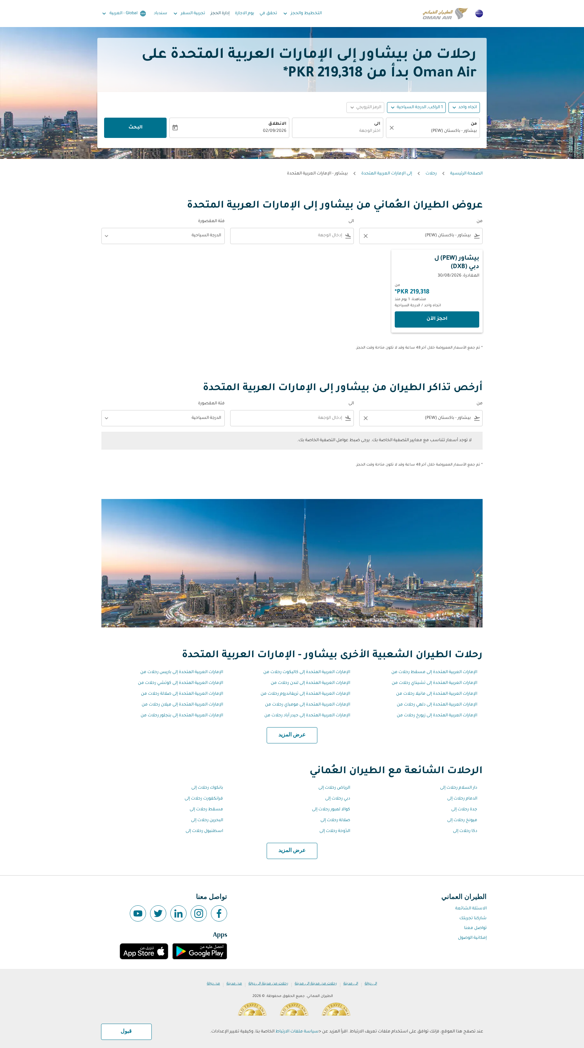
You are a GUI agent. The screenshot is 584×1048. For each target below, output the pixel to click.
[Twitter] (158, 913)
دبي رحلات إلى (337, 798)
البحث (135, 127)
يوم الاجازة (244, 13)
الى (377, 124)
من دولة (213, 984)
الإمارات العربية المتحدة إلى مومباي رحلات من (307, 704)
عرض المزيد (292, 735)
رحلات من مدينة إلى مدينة (316, 984)
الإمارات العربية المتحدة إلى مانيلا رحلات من (436, 694)
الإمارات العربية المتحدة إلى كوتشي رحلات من (180, 683)
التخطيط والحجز (302, 13)
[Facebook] (219, 913)
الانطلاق (277, 124)
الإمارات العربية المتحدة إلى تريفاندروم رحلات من (305, 694)
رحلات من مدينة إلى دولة (268, 984)
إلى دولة (371, 984)
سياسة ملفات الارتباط (297, 1031)
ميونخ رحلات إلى (462, 820)
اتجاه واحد (467, 107)
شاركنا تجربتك (473, 918)
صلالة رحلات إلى (335, 820)
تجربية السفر (188, 13)
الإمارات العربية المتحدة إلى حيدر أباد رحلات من (307, 715)
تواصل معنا (475, 928)
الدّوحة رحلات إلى (334, 831)
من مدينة (234, 984)
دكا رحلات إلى (465, 831)
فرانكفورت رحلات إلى (204, 798)
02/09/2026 (274, 131)
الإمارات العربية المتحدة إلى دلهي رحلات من (437, 704)
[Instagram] (199, 913)
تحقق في (268, 13)
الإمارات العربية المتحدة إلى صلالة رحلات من (182, 694)
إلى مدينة (350, 984)
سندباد (160, 13)
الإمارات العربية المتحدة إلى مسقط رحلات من (434, 672)
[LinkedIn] (178, 913)
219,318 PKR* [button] (323, 74)
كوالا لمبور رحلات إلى (331, 809)
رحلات (431, 173)
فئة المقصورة (211, 221)
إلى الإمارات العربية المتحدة (386, 173)
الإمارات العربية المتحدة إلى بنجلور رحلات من (182, 715)
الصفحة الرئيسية (466, 173)
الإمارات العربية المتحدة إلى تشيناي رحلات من (434, 683)
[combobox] (436, 131)
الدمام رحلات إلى (462, 798)
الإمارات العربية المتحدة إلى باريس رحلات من (181, 672)
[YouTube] (138, 913)
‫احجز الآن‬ (437, 319)
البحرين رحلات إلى (207, 820)
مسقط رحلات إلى (206, 809)
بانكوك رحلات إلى (207, 788)
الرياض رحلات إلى (334, 788)
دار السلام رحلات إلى (458, 788)
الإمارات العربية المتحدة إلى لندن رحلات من (310, 683)
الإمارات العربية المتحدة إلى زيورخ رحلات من (437, 715)
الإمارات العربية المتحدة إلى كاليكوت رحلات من (306, 672)
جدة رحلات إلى (464, 809)
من (474, 124)
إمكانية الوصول (472, 938)
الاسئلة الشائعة (471, 908)
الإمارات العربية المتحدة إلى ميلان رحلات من (182, 704)
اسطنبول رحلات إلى (204, 831)
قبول (126, 1031)
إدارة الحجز (220, 13)
